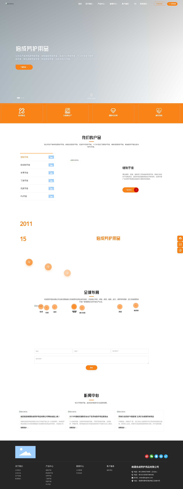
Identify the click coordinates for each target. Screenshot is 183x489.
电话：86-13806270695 (142, 472)
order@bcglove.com (146, 477)
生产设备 (67, 264)
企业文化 (48, 264)
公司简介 (29, 264)
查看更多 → (25, 427)
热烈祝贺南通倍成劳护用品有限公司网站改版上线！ (40, 416)
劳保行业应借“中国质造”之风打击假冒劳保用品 (136, 416)
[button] (17, 97)
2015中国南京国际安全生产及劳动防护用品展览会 (88, 416)
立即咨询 (173, 4)
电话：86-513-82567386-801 (144, 475)
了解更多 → (24, 66)
